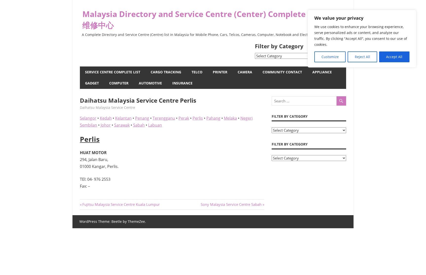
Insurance (182, 83)
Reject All (362, 56)
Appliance (322, 72)
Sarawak (122, 125)
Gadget (92, 83)
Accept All (394, 56)
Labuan (155, 125)
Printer (220, 72)
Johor (106, 125)
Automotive (150, 83)
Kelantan (123, 118)
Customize (330, 56)
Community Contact (282, 72)
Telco (197, 72)
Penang (142, 118)
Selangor (88, 118)
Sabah (139, 125)
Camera (245, 72)
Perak (183, 118)
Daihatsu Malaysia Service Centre (107, 107)
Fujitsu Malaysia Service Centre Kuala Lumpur (121, 204)
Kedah (106, 118)
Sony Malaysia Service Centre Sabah (231, 204)
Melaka (230, 118)
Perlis (198, 118)
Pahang (213, 118)
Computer (118, 83)
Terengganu (164, 118)
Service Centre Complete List (112, 72)
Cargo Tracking (166, 72)
